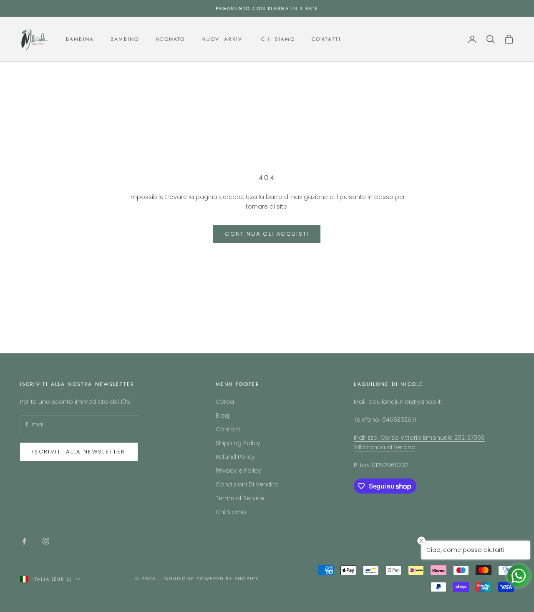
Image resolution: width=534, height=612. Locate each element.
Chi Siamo (278, 39)
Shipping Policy (238, 443)
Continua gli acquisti (267, 234)
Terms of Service (240, 498)
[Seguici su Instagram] (46, 541)
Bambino (125, 39)
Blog (222, 415)
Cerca (225, 402)
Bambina (80, 39)
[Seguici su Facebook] (24, 541)
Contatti (326, 39)
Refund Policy (235, 457)
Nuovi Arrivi (223, 39)
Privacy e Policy (238, 470)
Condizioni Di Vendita (247, 484)
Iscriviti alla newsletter (79, 452)
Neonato (170, 39)
